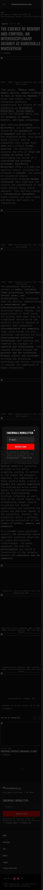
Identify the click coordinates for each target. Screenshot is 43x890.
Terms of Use (27, 457)
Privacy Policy (12, 457)
